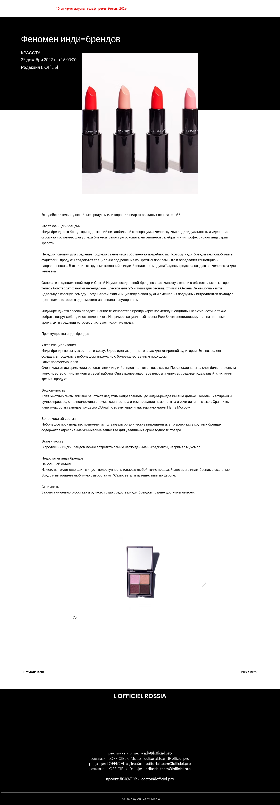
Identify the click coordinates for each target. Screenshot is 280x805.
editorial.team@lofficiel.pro (166, 758)
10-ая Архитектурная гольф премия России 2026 (91, 8)
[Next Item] (204, 583)
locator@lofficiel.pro (157, 779)
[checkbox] (74, 618)
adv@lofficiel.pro (158, 753)
